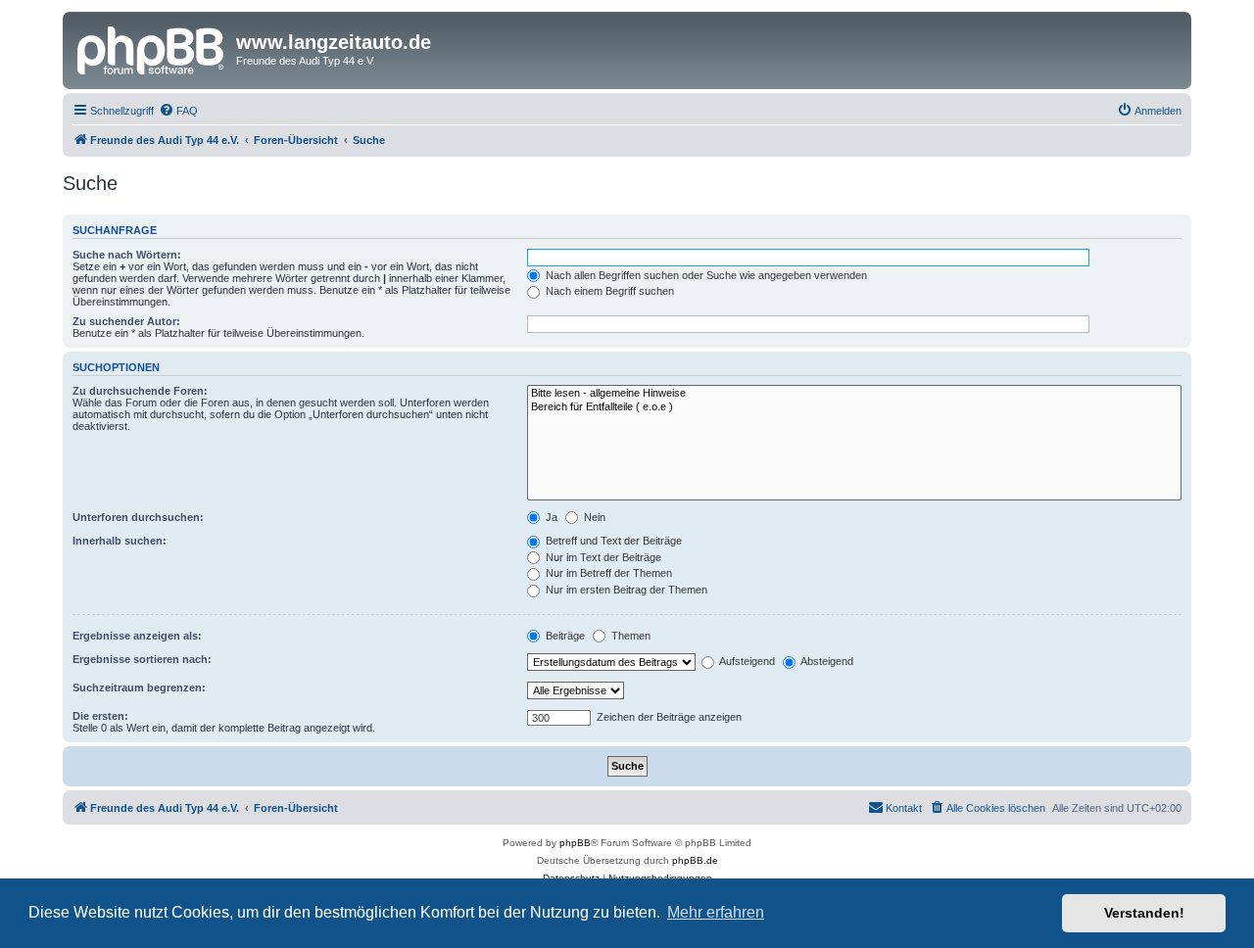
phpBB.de (695, 860)
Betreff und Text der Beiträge (612, 540)
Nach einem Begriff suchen (608, 291)
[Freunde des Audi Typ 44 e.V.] (152, 48)
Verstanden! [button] (1144, 913)
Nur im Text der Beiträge (602, 557)
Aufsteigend (746, 661)
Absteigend (825, 661)
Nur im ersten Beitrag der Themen (625, 589)
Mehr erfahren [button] (715, 912)
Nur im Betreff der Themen (607, 573)
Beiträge (564, 635)
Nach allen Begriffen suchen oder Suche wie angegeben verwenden (705, 275)
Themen (629, 635)
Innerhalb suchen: (119, 540)
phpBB (575, 842)
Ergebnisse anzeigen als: (137, 635)
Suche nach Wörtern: (126, 255)
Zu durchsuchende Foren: (140, 391)
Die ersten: (100, 716)
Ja (550, 517)
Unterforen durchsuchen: (138, 517)
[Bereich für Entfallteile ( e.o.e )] (854, 407)
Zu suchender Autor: (126, 321)
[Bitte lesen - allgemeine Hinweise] (854, 394)
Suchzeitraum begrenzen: (139, 687)
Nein (593, 517)
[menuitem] (178, 110)
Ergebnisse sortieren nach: (142, 659)
